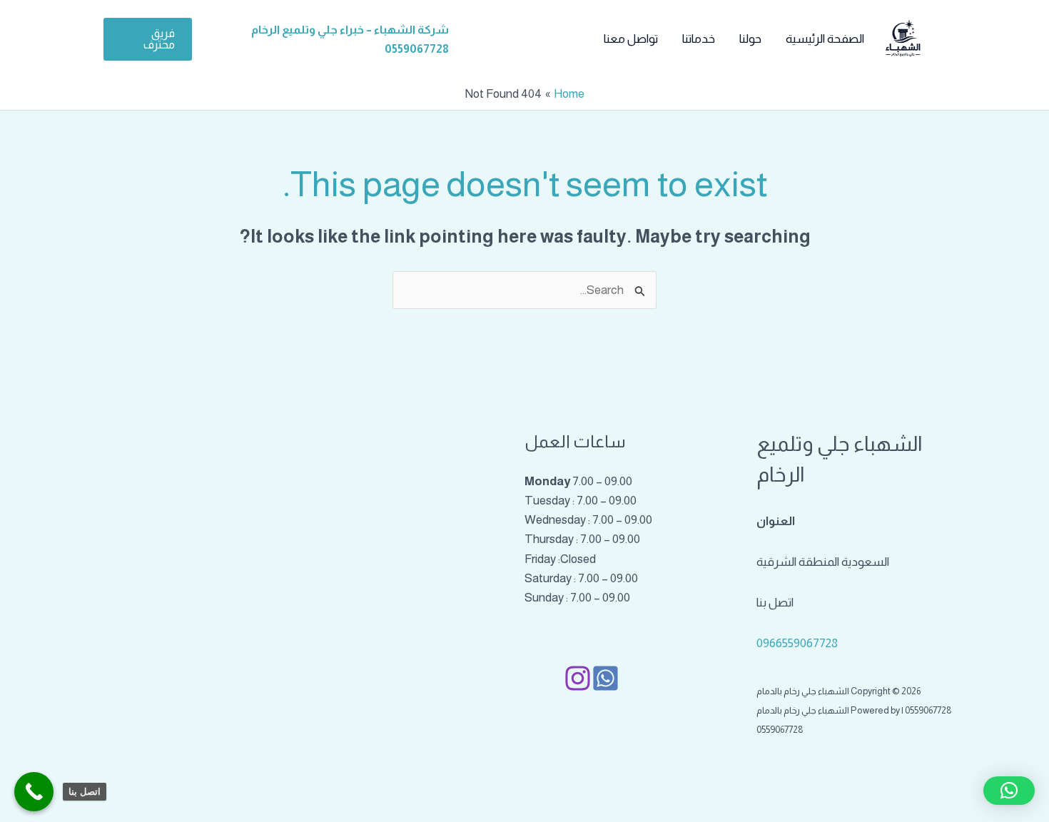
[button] (147, 39)
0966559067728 (797, 643)
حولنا (750, 39)
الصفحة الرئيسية (825, 39)
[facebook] (605, 678)
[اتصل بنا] (34, 791)
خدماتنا (698, 39)
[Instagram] (578, 678)
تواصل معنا (631, 39)
